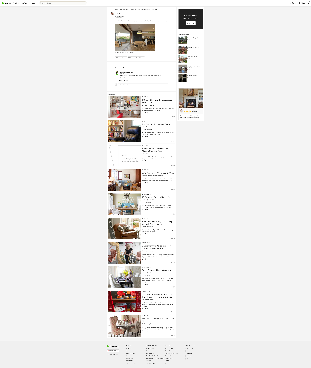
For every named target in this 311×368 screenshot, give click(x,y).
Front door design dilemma (194, 38)
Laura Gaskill (147, 202)
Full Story (145, 112)
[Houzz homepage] (6, 3)
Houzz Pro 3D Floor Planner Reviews (155, 358)
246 (173, 165)
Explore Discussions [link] (120, 9)
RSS (188, 358)
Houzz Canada (169, 348)
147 (174, 141)
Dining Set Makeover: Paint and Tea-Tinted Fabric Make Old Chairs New (157, 295)
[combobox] (63, 3)
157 (174, 311)
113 (174, 262)
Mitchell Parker (148, 129)
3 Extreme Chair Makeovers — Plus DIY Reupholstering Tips (157, 247)
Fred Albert (147, 275)
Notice (133, 353)
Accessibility (168, 355)
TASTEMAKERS (146, 242)
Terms (128, 355)
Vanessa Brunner (148, 251)
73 (174, 335)
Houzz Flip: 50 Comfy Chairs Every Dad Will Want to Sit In (157, 222)
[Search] (40, 3)
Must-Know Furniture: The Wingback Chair (158, 320)
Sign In (167, 363)
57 (174, 287)
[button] (163, 68)
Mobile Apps (129, 360)
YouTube (189, 356)
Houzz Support (169, 358)
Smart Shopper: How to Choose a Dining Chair (156, 271)
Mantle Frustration (192, 75)
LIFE (143, 121)
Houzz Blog (190, 348)
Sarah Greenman (149, 299)
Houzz (146, 153)
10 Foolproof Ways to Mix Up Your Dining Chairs (157, 198)
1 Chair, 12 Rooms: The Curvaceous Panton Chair (157, 101)
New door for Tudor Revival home (194, 48)
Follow (142, 58)
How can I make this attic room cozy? (193, 66)
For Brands (148, 360)
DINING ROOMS (146, 194)
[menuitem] (16, 3)
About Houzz (129, 348)
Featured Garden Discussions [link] (149, 9)
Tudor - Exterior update (193, 56)
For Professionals (150, 348)
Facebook (189, 353)
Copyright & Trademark (132, 363)
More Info (131, 52)
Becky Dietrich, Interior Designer (153, 175)
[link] (192, 112)
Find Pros (16, 3)
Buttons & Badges (150, 363)
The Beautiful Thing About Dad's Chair (156, 125)
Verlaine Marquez (149, 105)
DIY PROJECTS (146, 291)
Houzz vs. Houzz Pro (151, 351)
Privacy (128, 353)
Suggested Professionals (171, 353)
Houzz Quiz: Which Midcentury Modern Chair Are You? (155, 149)
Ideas (33, 3)
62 (174, 214)
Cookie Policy (129, 358)
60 (174, 238)
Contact (167, 360)
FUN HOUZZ (145, 145)
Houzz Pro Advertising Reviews (154, 355)
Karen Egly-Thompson (150, 324)
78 (174, 189)
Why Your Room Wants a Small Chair (158, 173)
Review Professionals (170, 351)
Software (25, 3)
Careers (128, 351)
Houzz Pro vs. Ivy (150, 353)
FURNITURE (145, 97)
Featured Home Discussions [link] (133, 9)
